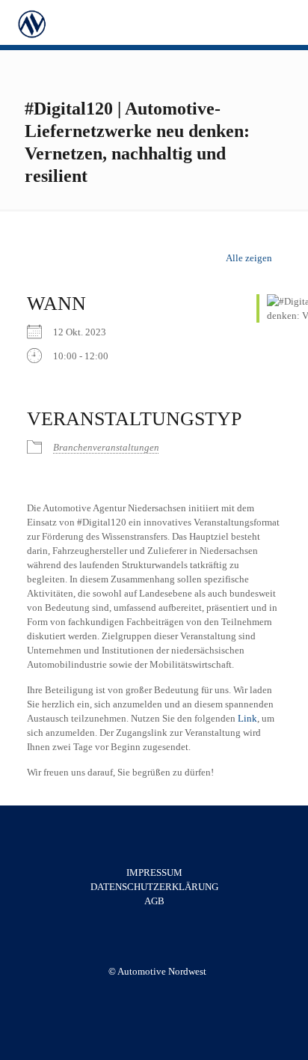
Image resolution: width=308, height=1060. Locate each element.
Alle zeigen (249, 258)
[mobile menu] (288, 22)
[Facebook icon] (149, 993)
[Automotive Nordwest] (31, 22)
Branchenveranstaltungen (106, 447)
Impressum (154, 872)
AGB (154, 901)
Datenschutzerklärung (154, 886)
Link (247, 718)
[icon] (164, 993)
